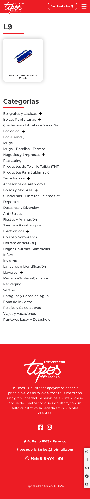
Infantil (9, 255)
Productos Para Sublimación (27, 172)
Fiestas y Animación (20, 219)
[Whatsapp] (87, 451)
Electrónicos (13, 231)
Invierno (10, 261)
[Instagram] (87, 484)
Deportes (11, 202)
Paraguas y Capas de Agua (26, 296)
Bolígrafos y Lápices (20, 114)
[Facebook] (87, 476)
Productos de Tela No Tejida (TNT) (31, 167)
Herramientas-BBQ (19, 243)
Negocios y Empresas (21, 155)
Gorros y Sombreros (20, 237)
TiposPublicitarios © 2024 (45, 486)
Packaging (12, 161)
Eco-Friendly (13, 137)
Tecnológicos (14, 178)
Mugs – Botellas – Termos (24, 149)
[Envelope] (87, 468)
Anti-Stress (12, 214)
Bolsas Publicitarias (19, 119)
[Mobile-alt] (87, 459)
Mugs (8, 143)
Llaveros (10, 272)
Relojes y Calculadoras (22, 308)
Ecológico (11, 131)
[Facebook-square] (41, 427)
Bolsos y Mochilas (17, 190)
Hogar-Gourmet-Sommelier (26, 249)
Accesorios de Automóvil (24, 184)
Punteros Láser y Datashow (26, 319)
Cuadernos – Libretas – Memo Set (31, 125)
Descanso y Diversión (21, 208)
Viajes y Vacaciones (19, 314)
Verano (9, 290)
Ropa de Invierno (17, 302)
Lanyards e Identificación (24, 267)
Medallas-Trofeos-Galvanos (26, 278)
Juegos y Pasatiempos (22, 225)
